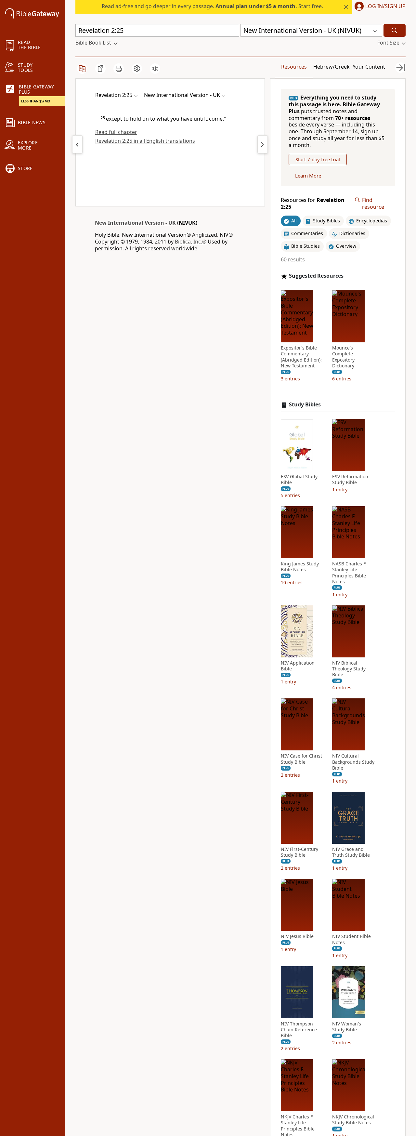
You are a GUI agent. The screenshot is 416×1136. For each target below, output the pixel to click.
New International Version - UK (135, 222)
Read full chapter (116, 132)
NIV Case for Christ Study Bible (301, 759)
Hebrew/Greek (331, 66)
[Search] (395, 30)
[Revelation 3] (262, 144)
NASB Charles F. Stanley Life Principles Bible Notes (349, 573)
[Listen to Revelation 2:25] (155, 68)
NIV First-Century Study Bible (299, 852)
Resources (294, 66)
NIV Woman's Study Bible (346, 1027)
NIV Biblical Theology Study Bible (349, 669)
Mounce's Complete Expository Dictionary (343, 357)
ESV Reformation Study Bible (350, 479)
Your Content (369, 66)
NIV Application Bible (298, 666)
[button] (379, 7)
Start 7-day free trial (317, 159)
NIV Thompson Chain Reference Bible (299, 1029)
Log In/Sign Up (385, 6)
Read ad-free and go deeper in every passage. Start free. (212, 6)
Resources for (312, 203)
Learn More (308, 175)
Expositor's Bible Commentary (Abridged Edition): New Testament (301, 357)
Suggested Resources (316, 275)
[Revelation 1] (77, 144)
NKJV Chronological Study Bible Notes (353, 1120)
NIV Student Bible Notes (351, 939)
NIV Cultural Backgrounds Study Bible (353, 762)
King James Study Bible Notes (300, 567)
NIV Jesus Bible (297, 936)
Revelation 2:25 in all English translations (145, 140)
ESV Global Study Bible (299, 479)
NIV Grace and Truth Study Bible (351, 852)
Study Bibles (305, 404)
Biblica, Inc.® (190, 241)
